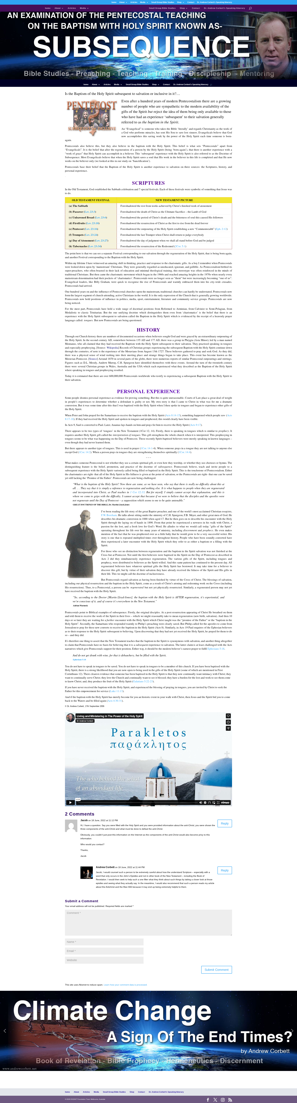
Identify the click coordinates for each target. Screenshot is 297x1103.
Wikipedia (112, 347)
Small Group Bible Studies (162, 2)
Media (142, 2)
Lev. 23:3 (90, 212)
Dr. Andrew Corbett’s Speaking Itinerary (214, 2)
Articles (133, 2)
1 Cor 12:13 (137, 492)
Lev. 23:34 (95, 246)
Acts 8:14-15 (173, 415)
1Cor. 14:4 (184, 452)
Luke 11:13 (116, 691)
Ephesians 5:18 (216, 648)
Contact (190, 2)
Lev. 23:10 (93, 223)
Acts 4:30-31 (115, 700)
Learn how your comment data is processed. (125, 985)
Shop (179, 2)
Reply (225, 823)
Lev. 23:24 (91, 235)
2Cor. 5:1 (180, 246)
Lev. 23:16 (91, 229)
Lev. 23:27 (101, 240)
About (122, 2)
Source (93, 358)
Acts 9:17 (195, 425)
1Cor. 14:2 (84, 452)
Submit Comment (217, 969)
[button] (148, 1031)
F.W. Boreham (109, 515)
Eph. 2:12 (221, 229)
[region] (148, 1031)
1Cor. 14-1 (147, 448)
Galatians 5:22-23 (143, 681)
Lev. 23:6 (101, 217)
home (114, 2)
